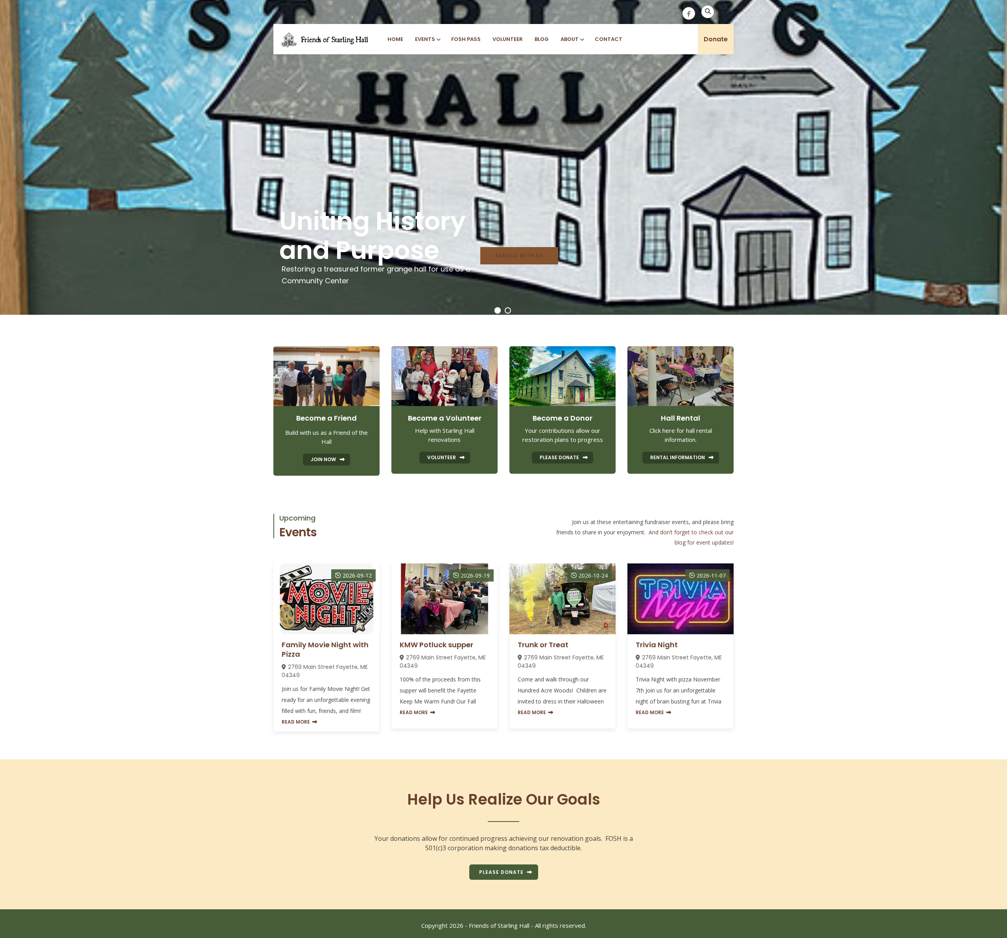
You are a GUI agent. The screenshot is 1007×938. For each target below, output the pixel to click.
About (570, 39)
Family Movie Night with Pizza (325, 649)
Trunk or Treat (543, 645)
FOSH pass (466, 39)
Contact (608, 39)
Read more (296, 721)
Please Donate (501, 872)
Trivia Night (657, 645)
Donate (716, 39)
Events (425, 39)
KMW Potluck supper (436, 645)
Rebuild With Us (519, 255)
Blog (542, 39)
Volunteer (507, 39)
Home (395, 39)
